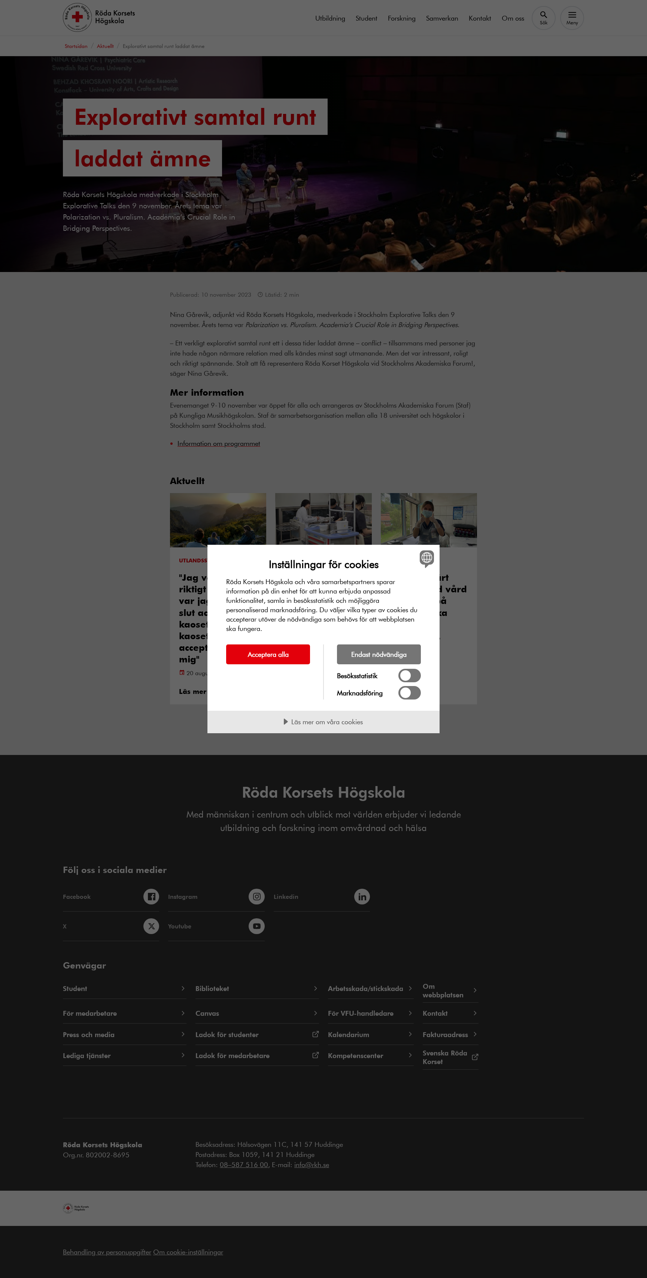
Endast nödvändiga (379, 654)
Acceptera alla (268, 654)
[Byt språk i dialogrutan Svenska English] (425, 559)
